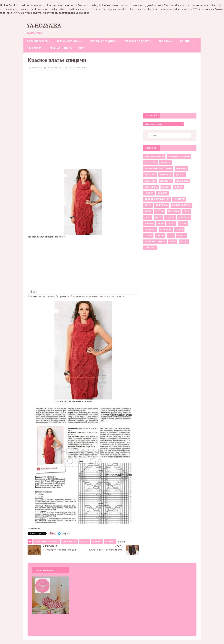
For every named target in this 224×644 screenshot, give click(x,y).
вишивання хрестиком (158, 169)
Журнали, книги (61, 48)
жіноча (149, 193)
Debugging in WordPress (116, 9)
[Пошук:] (170, 135)
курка (148, 211)
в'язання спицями (46, 541)
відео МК (150, 175)
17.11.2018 (37, 67)
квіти (148, 205)
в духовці (150, 162)
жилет (178, 187)
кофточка (162, 205)
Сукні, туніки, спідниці (69, 67)
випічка (165, 162)
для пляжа (151, 187)
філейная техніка (155, 242)
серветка (150, 229)
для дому (166, 181)
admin (49, 67)
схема (109, 541)
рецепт (149, 223)
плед (158, 217)
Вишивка (165, 41)
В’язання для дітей (103, 41)
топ (170, 235)
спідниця (165, 229)
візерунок (165, 175)
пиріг (148, 217)
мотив (160, 211)
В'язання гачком (154, 156)
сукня (96, 541)
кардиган (179, 199)
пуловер (184, 217)
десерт (180, 175)
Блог (81, 48)
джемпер (150, 181)
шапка (184, 242)
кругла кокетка (181, 205)
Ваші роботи (35, 48)
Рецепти (185, 41)
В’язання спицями (69, 41)
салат (171, 223)
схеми (160, 235)
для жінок (69, 541)
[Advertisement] (83, 96)
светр (182, 223)
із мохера (150, 248)
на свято (173, 211)
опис (84, 541)
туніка (181, 235)
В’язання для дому (137, 41)
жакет (166, 187)
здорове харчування (157, 199)
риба (160, 223)
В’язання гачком (37, 41)
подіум (170, 217)
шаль (173, 242)
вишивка (181, 169)
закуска (162, 193)
